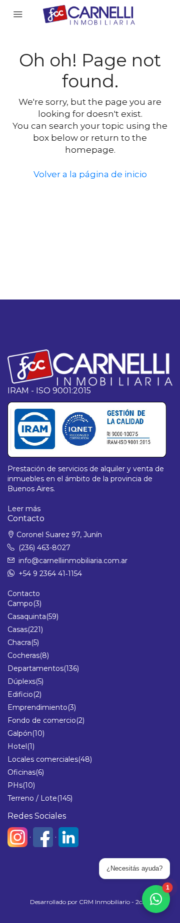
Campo (20, 603)
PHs (15, 785)
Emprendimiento (38, 707)
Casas (18, 629)
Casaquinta (27, 616)
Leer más (24, 508)
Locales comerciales (43, 759)
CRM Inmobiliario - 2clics (114, 902)
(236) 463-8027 (44, 547)
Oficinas (22, 772)
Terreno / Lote (32, 798)
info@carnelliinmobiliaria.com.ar (73, 560)
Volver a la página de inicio (90, 174)
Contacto (24, 593)
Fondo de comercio (42, 720)
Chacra (19, 642)
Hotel (17, 746)
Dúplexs (22, 681)
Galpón (20, 733)
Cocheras (24, 655)
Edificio (20, 694)
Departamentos (36, 668)
